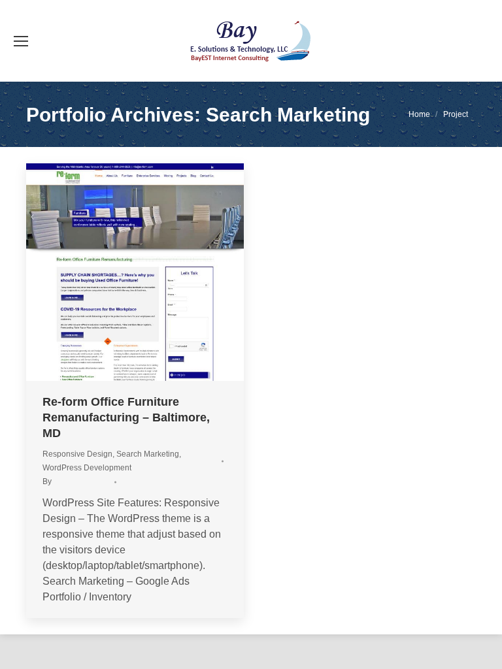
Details (170, 272)
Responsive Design (77, 454)
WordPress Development (86, 467)
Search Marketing (147, 454)
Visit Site (100, 272)
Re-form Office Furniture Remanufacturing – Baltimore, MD (126, 417)
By (76, 481)
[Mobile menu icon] (21, 41)
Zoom (135, 272)
